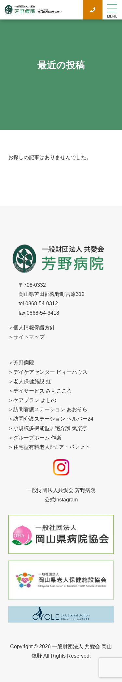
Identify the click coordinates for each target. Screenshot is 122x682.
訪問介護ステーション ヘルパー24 (53, 419)
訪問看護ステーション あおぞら (50, 409)
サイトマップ (29, 337)
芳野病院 (23, 362)
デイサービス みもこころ (42, 391)
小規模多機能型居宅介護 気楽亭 (50, 428)
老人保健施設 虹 (32, 381)
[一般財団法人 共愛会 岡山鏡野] (33, 11)
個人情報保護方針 (34, 327)
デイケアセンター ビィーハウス (50, 372)
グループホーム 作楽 (37, 437)
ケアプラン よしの (34, 400)
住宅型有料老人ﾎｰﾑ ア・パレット (51, 447)
